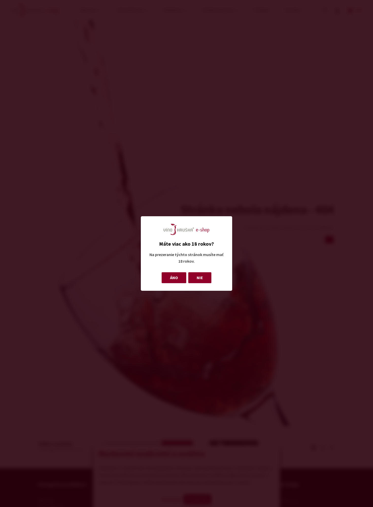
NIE (200, 277)
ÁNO (174, 277)
